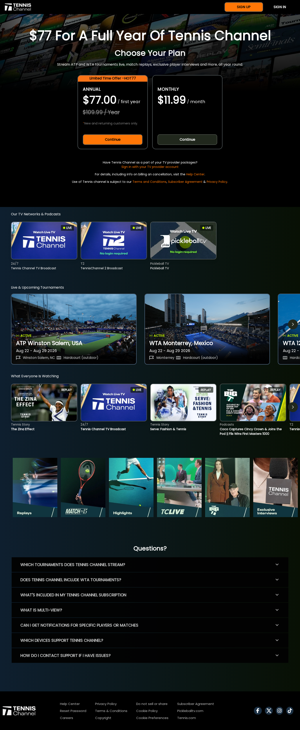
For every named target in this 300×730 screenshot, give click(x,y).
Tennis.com (186, 718)
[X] (270, 711)
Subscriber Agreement (185, 182)
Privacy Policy (217, 182)
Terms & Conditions (111, 710)
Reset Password (73, 710)
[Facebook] (259, 711)
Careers (66, 718)
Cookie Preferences (152, 718)
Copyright (103, 718)
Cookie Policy (147, 710)
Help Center (195, 174)
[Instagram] (280, 711)
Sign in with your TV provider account (150, 167)
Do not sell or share (152, 703)
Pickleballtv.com (190, 710)
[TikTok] (291, 711)
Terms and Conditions (149, 182)
